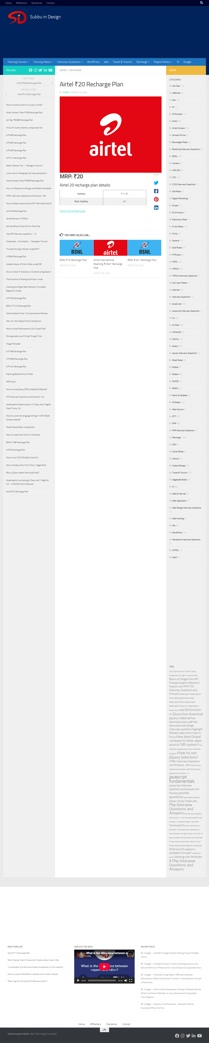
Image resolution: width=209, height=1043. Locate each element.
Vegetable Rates (179, 479)
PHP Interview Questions (183, 430)
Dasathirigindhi (185, 694)
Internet (175, 290)
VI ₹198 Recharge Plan (16, 351)
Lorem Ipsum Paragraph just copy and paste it (26, 173)
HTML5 (175, 268)
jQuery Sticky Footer (180, 801)
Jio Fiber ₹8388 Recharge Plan (19, 120)
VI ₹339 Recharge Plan (16, 150)
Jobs (106, 62)
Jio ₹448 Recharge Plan (16, 211)
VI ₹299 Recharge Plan (16, 143)
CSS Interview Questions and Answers (183, 690)
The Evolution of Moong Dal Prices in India (24, 279)
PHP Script (11, 381)
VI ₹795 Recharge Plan (16, 298)
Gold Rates (177, 247)
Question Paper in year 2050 (189, 822)
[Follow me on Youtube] (50, 70)
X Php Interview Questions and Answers (182, 865)
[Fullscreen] (130, 980)
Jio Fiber (175, 325)
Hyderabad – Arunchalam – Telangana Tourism (27, 241)
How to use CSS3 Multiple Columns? (22, 457)
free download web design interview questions (183, 725)
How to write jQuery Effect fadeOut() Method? (26, 389)
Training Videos (42, 62)
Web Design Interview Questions (186, 508)
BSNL (174, 156)
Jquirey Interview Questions (184, 353)
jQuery (175, 346)
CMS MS (176, 170)
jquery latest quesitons (192, 797)
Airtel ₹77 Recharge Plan (19, 953)
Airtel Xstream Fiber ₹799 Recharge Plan (24, 112)
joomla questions (179, 795)
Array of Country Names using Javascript (24, 127)
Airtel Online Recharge (72, 211)
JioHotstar (176, 332)
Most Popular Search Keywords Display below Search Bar (33, 960)
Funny (175, 233)
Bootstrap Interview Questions (186, 149)
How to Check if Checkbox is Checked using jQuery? (28, 272)
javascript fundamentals (181, 779)
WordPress (93, 62)
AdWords (176, 93)
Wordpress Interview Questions (186, 539)
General (175, 240)
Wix (173, 525)
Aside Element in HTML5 (17, 218)
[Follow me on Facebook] (30, 70)
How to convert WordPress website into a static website (33, 974)
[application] (104, 967)
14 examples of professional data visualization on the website (35, 967)
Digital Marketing (180, 198)
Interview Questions (68, 62)
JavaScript (176, 304)
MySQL (175, 381)
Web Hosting (178, 518)
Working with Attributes (188, 857)
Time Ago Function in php (189, 834)
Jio (173, 318)
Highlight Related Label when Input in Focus (186, 733)
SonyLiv (175, 458)
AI (178, 62)
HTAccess (176, 254)
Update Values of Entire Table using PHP (24, 264)
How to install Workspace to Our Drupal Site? (26, 328)
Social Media (177, 451)
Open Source (177, 409)
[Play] (78, 980)
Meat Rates (177, 360)
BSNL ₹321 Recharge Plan (142, 260)
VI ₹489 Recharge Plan (16, 135)
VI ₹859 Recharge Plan (16, 256)
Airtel (63, 70)
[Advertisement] (145, 32)
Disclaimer (37, 3)
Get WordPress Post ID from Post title (23, 226)
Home (8, 3)
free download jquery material (186, 716)
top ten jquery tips (187, 838)
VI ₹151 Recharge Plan (16, 158)
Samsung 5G (176, 825)
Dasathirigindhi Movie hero (178, 706)
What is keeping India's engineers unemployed (185, 846)
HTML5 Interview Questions (184, 276)
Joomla (175, 339)
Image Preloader (13, 344)
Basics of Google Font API (183, 679)
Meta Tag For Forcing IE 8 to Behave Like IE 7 (28, 981)
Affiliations (21, 3)
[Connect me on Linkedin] (45, 70)
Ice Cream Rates (179, 283)
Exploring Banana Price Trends (19, 374)
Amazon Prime (178, 135)
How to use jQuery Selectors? (183, 755)
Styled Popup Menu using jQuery (20, 427)
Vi (173, 486)
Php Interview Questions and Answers (181, 808)
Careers (175, 163)
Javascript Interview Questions (186, 311)
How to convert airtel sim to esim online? (24, 105)
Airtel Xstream (178, 128)
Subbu (66, 92)
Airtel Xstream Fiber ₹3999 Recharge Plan (25, 180)
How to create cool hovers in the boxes (23, 434)
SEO (174, 444)
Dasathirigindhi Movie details (184, 698)
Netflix (175, 388)
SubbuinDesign (178, 465)
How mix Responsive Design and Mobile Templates (28, 188)
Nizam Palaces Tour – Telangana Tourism (24, 165)
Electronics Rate (179, 219)
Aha (174, 100)
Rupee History (162, 62)
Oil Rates (176, 402)
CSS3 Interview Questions (184, 184)
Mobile (175, 367)
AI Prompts (177, 114)
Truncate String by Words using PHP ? (22, 249)
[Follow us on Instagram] (35, 70)
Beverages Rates (180, 142)
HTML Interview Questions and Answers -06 (26, 196)
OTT (174, 416)
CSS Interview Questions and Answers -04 (25, 397)
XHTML (175, 550)
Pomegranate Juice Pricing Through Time (24, 336)
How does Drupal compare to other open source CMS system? (185, 741)
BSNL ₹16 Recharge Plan (73, 260)
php (195, 801)
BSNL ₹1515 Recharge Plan (18, 306)
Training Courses (16, 62)
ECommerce (177, 212)
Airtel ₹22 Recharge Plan (17, 491)
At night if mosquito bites (188, 675)
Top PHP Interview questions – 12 (21, 234)
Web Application (179, 500)
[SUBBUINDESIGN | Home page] (17, 17)
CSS (174, 177)
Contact (51, 3)
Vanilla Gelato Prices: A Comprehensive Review (27, 313)
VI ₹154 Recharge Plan (16, 366)
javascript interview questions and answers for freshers (184, 789)
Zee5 (174, 557)
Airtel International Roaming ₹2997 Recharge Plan (108, 263)
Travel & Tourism (122, 62)
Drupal (175, 205)
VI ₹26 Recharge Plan (15, 450)
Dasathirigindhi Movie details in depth (182, 702)
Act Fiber (176, 86)
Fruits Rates (177, 226)
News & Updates (179, 395)
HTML (175, 261)
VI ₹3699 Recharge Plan (17, 359)
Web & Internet (179, 493)
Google (187, 62)
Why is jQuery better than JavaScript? (22, 472)
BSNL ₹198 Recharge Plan (18, 442)
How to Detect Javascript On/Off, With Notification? (29, 203)
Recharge (141, 62)
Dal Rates (176, 191)
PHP (174, 423)
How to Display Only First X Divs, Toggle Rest (26, 465)
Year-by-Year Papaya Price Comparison (23, 321)
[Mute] (125, 980)
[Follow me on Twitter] (40, 70)
